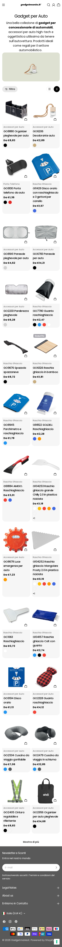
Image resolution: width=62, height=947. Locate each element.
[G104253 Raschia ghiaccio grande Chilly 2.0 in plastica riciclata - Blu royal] (54, 508)
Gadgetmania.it (20, 940)
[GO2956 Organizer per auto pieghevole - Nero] (34, 826)
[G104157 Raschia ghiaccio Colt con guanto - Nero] (39, 655)
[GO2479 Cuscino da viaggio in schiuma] (46, 734)
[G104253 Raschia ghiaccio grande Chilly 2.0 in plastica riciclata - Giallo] (39, 508)
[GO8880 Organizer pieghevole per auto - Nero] (5, 145)
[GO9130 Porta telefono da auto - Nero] (5, 202)
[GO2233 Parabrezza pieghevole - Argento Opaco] (5, 325)
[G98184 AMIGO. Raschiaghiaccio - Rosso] (5, 500)
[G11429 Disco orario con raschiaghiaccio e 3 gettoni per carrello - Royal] (34, 211)
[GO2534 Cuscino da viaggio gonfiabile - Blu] (5, 769)
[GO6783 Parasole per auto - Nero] (34, 268)
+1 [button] (34, 518)
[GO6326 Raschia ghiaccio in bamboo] (46, 346)
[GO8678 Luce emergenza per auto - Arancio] (5, 579)
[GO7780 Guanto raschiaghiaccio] (46, 289)
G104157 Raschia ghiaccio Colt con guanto (44, 641)
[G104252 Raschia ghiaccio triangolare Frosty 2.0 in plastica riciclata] (46, 540)
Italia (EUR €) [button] (14, 913)
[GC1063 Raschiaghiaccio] (16, 615)
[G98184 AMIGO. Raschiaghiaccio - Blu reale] (10, 500)
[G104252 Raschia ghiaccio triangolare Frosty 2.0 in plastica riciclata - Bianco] (34, 584)
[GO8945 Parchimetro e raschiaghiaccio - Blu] (5, 443)
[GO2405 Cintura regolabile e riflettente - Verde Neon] (10, 830)
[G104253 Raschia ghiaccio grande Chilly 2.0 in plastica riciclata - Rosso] (44, 508)
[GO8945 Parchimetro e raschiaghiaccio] (16, 403)
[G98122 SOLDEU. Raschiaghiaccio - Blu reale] (34, 439)
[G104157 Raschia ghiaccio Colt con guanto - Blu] (34, 655)
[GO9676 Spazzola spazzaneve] (16, 346)
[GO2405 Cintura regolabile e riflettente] (16, 791)
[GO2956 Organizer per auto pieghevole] (46, 791)
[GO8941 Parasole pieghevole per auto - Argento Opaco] (5, 268)
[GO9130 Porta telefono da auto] (16, 167)
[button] (3, 5)
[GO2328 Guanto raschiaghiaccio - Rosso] (34, 712)
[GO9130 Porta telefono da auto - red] (10, 202)
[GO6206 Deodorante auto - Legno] (34, 145)
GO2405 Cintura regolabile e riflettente (13, 816)
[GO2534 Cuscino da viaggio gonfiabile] (16, 734)
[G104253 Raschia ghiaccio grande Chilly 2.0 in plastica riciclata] (46, 465)
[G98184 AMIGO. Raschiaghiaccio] (16, 465)
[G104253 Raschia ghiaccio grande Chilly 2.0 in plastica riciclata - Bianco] (34, 508)
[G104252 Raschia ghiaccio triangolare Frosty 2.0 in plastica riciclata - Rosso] (44, 584)
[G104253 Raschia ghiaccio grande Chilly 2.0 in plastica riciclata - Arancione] (49, 508)
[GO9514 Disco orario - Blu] (5, 712)
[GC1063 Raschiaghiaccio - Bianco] (5, 651)
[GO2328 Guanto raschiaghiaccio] (46, 677)
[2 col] (57, 89)
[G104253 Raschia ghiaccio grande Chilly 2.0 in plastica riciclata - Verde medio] (34, 513)
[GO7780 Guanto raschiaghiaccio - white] (49, 325)
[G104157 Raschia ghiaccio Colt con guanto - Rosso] (44, 655)
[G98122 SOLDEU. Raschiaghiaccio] (46, 403)
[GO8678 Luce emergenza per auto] (16, 540)
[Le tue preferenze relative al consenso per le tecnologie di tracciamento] (57, 942)
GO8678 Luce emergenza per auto (13, 566)
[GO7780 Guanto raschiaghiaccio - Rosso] (44, 325)
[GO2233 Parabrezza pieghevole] (16, 289)
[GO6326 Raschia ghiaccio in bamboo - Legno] (34, 382)
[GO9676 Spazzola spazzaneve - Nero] (5, 382)
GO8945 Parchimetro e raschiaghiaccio (13, 429)
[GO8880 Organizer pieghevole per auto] (16, 110)
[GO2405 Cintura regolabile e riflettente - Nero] (5, 830)
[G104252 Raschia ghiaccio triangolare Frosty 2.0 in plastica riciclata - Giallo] (39, 584)
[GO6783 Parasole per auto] (46, 232)
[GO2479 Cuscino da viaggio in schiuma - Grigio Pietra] (39, 769)
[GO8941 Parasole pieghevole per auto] (16, 232)
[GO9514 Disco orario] (16, 677)
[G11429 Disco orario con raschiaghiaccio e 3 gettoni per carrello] (46, 167)
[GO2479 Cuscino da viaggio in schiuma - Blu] (34, 769)
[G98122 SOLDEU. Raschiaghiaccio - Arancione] (39, 439)
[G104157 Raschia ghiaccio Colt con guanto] (46, 615)
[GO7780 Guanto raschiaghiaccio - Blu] (39, 325)
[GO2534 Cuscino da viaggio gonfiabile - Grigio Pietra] (10, 769)
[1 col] (49, 89)
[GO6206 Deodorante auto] (46, 110)
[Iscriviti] (56, 867)
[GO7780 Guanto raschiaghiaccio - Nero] (34, 325)
